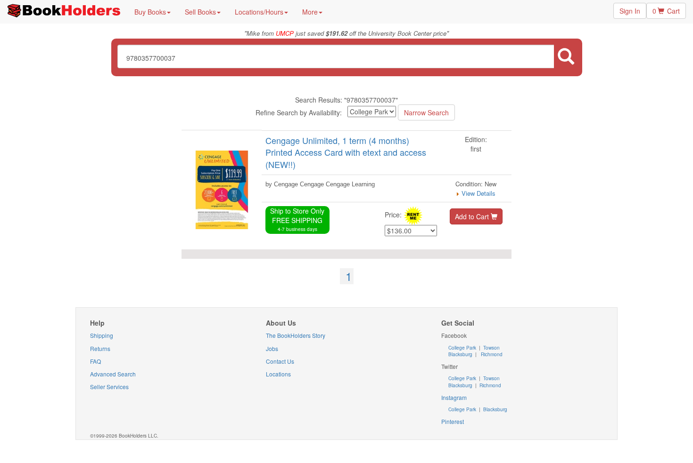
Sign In (629, 11)
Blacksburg (460, 354)
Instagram (454, 397)
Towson (491, 347)
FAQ (95, 361)
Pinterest (452, 421)
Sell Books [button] (200, 11)
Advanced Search (113, 374)
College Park (463, 347)
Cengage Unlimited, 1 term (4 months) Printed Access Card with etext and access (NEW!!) (345, 152)
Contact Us (280, 361)
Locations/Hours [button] (259, 11)
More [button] (310, 11)
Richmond (491, 354)
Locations (278, 374)
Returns (100, 348)
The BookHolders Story (295, 335)
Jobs (272, 348)
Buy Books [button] (150, 11)
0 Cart (666, 11)
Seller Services (109, 387)
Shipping (101, 335)
